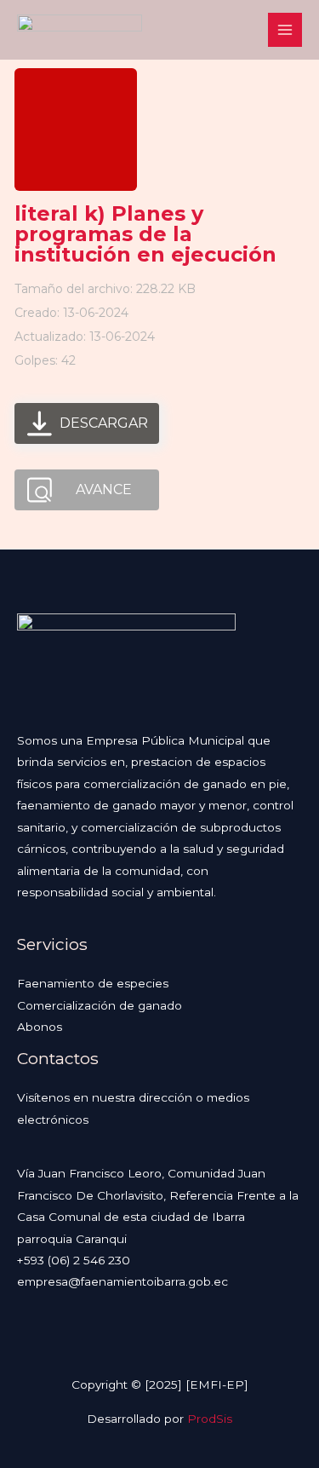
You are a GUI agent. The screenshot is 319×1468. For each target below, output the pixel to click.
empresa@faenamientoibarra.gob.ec (122, 1281)
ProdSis (209, 1418)
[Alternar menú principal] (285, 30)
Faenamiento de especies (92, 983)
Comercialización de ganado (99, 1005)
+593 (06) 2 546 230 (73, 1260)
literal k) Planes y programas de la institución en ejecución (145, 234)
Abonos (39, 1026)
